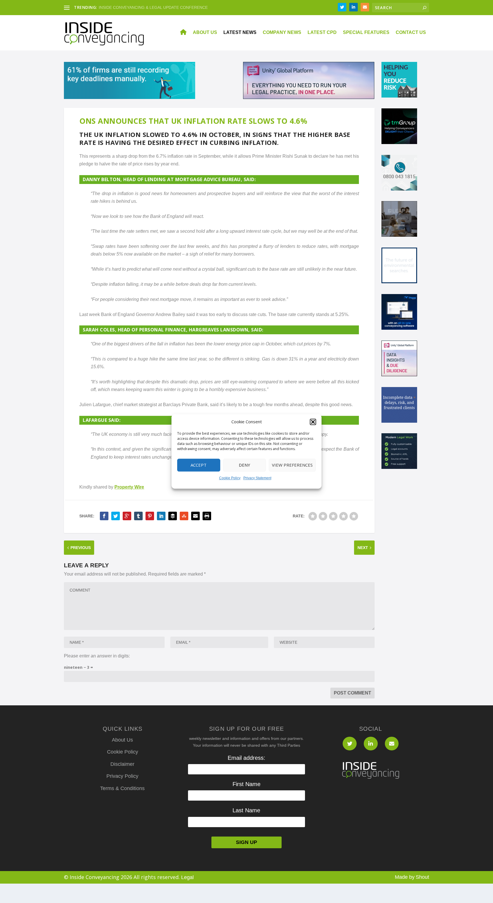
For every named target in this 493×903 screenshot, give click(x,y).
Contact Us (411, 32)
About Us (205, 32)
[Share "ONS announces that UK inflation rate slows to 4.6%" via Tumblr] (138, 516)
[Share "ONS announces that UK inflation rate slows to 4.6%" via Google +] (127, 516)
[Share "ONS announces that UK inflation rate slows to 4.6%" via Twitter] (115, 516)
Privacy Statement (257, 478)
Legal (187, 877)
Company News (282, 32)
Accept (199, 465)
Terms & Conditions (122, 788)
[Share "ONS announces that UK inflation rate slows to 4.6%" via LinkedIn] (161, 516)
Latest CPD (322, 32)
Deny (244, 465)
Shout (422, 877)
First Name (246, 784)
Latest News (239, 32)
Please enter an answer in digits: (97, 655)
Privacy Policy (122, 776)
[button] (313, 422)
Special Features (366, 32)
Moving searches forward (121, 7)
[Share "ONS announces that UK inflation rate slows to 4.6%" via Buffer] (172, 516)
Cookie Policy (230, 478)
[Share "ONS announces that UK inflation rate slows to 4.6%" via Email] (195, 516)
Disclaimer (122, 764)
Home (180, 33)
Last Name (246, 810)
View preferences (292, 465)
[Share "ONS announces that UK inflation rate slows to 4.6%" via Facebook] (104, 516)
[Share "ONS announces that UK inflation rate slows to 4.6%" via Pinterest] (149, 516)
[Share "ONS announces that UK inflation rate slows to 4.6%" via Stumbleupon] (184, 516)
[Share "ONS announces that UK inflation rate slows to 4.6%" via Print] (207, 516)
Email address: (246, 758)
